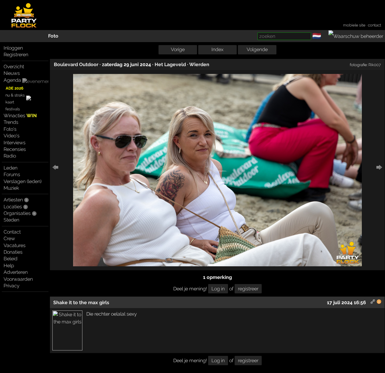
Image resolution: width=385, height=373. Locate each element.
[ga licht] (324, 36)
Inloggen (13, 48)
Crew (9, 238)
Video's (12, 136)
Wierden (199, 64)
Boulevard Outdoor (76, 64)
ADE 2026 (14, 88)
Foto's (10, 129)
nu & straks (15, 95)
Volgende (257, 49)
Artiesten (13, 200)
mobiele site (354, 25)
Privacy (12, 286)
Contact (12, 232)
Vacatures (15, 245)
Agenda (12, 80)
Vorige (178, 49)
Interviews (15, 142)
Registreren (16, 54)
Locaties (13, 206)
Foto (53, 36)
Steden (11, 220)
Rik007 (374, 64)
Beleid (10, 258)
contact (374, 25)
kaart (9, 102)
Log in (218, 289)
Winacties (20, 115)
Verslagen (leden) (23, 181)
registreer (248, 289)
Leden (10, 168)
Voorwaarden (18, 279)
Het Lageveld (170, 64)
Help (9, 265)
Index (217, 49)
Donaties (13, 252)
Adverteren (16, 272)
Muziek (11, 188)
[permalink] (373, 302)
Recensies (15, 149)
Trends (11, 122)
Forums (12, 174)
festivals (12, 109)
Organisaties (17, 213)
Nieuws (12, 73)
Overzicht (14, 66)
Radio (10, 156)
